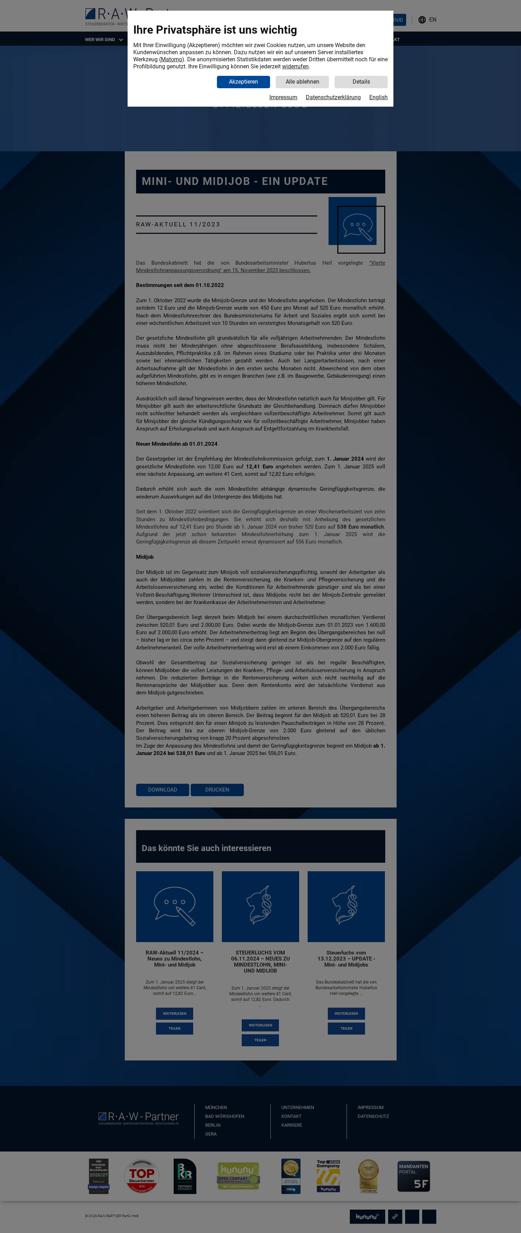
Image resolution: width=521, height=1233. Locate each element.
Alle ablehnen (302, 81)
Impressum (283, 97)
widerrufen (295, 66)
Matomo (171, 59)
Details (361, 81)
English (378, 97)
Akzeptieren (243, 81)
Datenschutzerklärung (333, 97)
